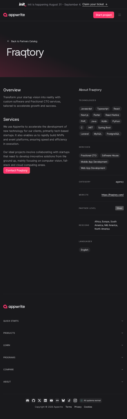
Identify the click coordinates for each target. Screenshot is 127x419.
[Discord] (27, 400)
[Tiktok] (69, 400)
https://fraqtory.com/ (113, 194)
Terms (68, 406)
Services (11, 119)
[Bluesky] (63, 400)
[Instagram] (75, 400)
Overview (12, 90)
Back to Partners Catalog (24, 41)
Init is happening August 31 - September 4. (66, 4)
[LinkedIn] (45, 400)
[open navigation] (119, 15)
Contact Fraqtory (16, 170)
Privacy (78, 406)
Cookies (88, 406)
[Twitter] (39, 400)
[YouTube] (51, 400)
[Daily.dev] (57, 400)
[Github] (33, 400)
